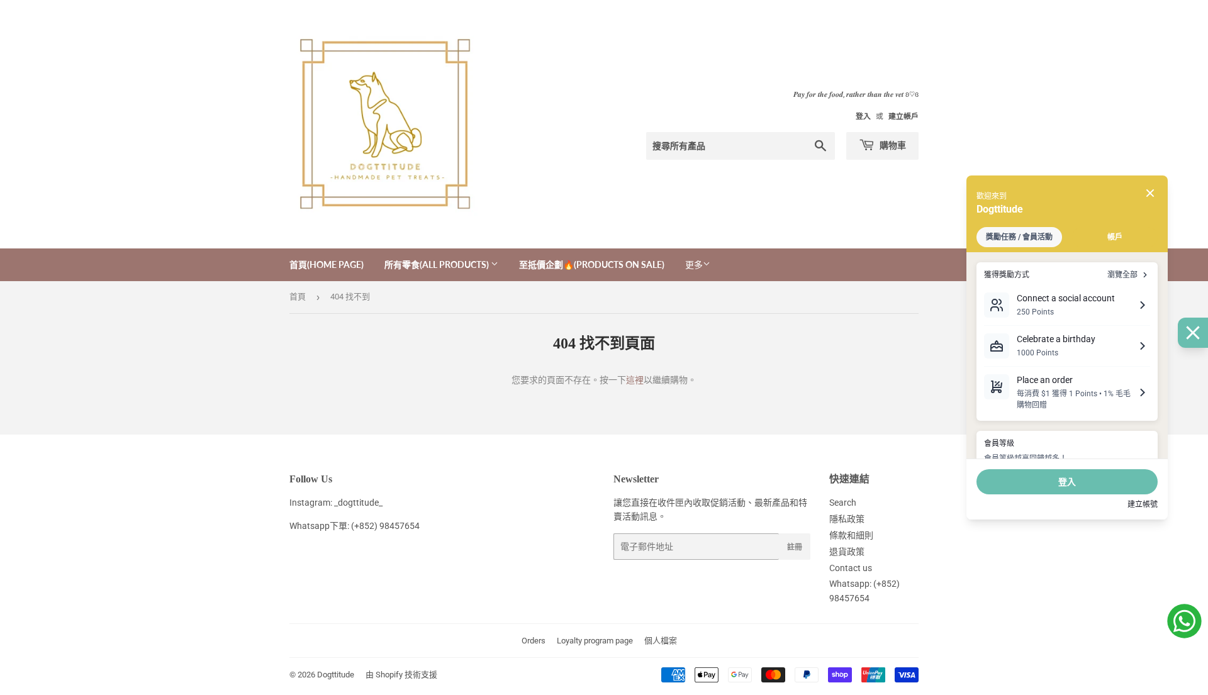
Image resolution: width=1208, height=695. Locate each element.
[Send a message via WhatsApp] (1184, 621)
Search (842, 503)
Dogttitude (335, 674)
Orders (533, 640)
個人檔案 (660, 640)
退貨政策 (846, 552)
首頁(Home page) (326, 264)
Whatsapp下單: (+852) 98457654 (354, 526)
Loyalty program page (595, 640)
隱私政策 (846, 519)
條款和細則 (851, 535)
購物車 (892, 145)
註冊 (794, 547)
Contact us (850, 568)
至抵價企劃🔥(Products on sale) (591, 264)
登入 (863, 116)
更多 (694, 265)
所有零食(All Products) (437, 264)
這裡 (635, 380)
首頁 (297, 296)
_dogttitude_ (358, 503)
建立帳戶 (903, 116)
